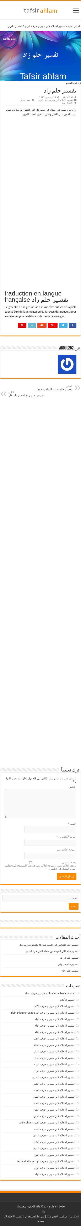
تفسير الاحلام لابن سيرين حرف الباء (55, 1019)
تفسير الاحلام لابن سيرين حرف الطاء (54, 1103)
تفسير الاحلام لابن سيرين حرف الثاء (55, 1032)
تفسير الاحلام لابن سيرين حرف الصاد (54, 1090)
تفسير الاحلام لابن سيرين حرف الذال (54, 1057)
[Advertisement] (40, 161)
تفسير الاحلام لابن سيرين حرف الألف (54, 1006)
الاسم (72, 823)
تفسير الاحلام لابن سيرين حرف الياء (55, 1174)
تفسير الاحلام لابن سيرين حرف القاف (54, 1135)
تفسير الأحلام (67, 999)
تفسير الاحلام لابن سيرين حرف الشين (53, 1083)
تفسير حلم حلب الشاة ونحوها (54, 388)
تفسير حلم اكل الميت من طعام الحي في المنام (52, 951)
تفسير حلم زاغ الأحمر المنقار (26, 394)
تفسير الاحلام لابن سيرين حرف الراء (54, 1064)
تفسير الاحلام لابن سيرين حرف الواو (54, 1167)
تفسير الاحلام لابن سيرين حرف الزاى (45, 26)
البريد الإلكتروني (66, 836)
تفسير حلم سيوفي (68, 964)
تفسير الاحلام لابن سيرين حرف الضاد (54, 1096)
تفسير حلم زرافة (69, 957)
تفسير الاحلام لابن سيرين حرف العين (54, 1116)
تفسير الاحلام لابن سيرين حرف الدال (54, 1051)
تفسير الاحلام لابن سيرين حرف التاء (55, 1025)
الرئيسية (73, 26)
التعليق (72, 786)
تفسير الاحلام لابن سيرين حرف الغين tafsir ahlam (47, 1122)
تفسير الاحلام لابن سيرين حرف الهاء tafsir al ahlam (46, 1161)
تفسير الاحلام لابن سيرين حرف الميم (54, 1148)
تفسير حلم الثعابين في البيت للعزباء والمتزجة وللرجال (49, 944)
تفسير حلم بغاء (70, 970)
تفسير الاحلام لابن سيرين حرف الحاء (54, 1045)
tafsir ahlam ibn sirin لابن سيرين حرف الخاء (50, 993)
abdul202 (68, 97)
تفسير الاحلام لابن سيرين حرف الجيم (54, 1038)
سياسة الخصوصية (57, 1216)
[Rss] (43, 1211)
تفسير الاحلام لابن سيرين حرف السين (53, 1077)
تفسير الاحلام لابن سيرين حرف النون (54, 1154)
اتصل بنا (74, 1216)
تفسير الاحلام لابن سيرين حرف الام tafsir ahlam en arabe (42, 1012)
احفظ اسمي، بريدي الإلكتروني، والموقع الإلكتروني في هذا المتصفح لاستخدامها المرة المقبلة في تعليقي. (40, 865)
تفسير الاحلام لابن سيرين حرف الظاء (54, 1109)
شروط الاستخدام (34, 1216)
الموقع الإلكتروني (66, 849)
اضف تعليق (25, 100)
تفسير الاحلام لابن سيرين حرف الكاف (54, 1141)
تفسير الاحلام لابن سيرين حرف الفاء (54, 1129)
